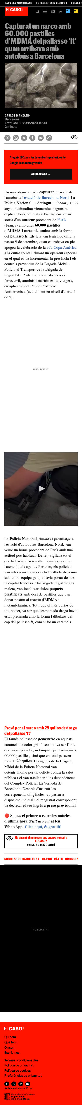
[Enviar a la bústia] (74, 137)
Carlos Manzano (17, 115)
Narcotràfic (52, 859)
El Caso (16, 11)
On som (9, 1047)
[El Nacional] (76, 11)
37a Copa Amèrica (62, 247)
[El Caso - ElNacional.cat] (14, 1029)
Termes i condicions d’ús (21, 1060)
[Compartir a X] (7, 138)
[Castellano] (53, 11)
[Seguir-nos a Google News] (27, 1084)
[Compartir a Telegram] (24, 138)
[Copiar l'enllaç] (49, 138)
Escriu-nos (11, 1052)
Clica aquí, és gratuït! (43, 827)
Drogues (72, 859)
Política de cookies (17, 1070)
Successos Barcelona (22, 859)
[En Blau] (68, 11)
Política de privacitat (19, 1065)
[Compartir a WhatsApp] (16, 138)
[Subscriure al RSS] (20, 1084)
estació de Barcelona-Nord (46, 197)
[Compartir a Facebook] (32, 138)
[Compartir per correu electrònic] (41, 138)
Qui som (10, 1037)
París (61, 219)
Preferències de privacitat (23, 1075)
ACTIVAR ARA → (41, 173)
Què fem (10, 1042)
